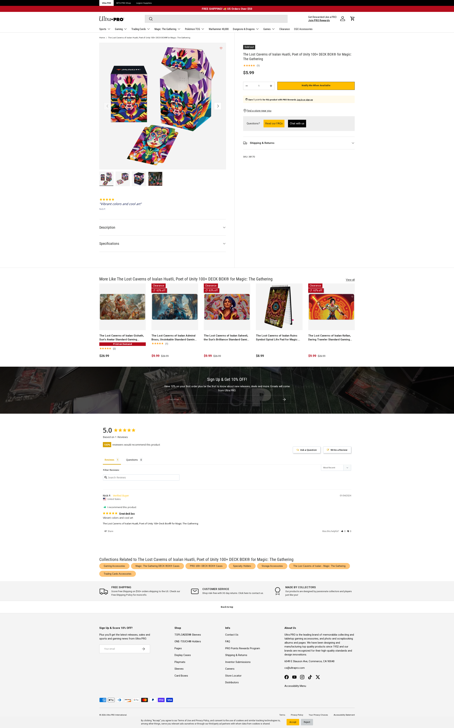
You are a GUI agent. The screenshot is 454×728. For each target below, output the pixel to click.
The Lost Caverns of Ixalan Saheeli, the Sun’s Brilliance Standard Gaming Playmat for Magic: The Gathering (227, 338)
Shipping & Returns (236, 655)
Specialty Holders (242, 566)
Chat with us (297, 123)
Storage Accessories (272, 566)
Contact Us (231, 634)
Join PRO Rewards (319, 20)
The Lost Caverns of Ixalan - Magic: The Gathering (319, 566)
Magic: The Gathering (165, 29)
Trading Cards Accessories (117, 573)
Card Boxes (181, 675)
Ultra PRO (106, 3)
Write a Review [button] (339, 449)
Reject (307, 722)
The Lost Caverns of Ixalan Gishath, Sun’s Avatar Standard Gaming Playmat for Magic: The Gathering (121, 338)
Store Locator (233, 675)
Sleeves (179, 668)
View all (350, 279)
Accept (292, 722)
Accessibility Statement (344, 715)
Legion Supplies (144, 3)
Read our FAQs (274, 123)
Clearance (284, 29)
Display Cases (183, 655)
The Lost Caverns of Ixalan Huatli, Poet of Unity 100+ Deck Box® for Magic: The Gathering (150, 523)
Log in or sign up (305, 99)
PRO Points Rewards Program (242, 648)
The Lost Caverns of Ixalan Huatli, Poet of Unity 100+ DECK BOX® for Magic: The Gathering (149, 38)
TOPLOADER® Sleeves (188, 634)
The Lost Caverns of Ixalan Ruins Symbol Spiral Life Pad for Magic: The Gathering (277, 338)
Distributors (232, 682)
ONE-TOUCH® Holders (188, 641)
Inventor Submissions (238, 662)
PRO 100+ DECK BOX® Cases (206, 566)
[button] (352, 19)
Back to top (227, 607)
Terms (282, 715)
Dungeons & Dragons (244, 29)
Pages (178, 648)
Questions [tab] (132, 459)
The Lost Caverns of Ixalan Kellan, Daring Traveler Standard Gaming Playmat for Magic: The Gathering (329, 338)
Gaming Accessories (114, 566)
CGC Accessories (303, 29)
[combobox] (216, 19)
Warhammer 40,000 (219, 29)
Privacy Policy (202, 720)
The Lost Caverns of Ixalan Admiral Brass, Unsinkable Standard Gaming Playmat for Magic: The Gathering (173, 338)
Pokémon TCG (192, 29)
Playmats (180, 662)
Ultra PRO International (116, 715)
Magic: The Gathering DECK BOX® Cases (157, 566)
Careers (229, 668)
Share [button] (110, 531)
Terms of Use (184, 720)
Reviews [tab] (109, 459)
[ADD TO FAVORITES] (221, 48)
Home (102, 38)
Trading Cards (138, 29)
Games (267, 29)
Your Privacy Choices (318, 715)
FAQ (227, 641)
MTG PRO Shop (123, 3)
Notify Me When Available (316, 85)
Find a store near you (259, 110)
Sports (102, 29)
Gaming (119, 29)
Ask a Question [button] (308, 449)
